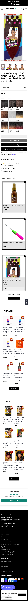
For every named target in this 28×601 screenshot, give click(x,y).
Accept (22, 595)
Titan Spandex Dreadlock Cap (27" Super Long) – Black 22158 (19, 442)
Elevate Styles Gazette (7, 554)
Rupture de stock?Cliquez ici (14, 145)
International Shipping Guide (8, 552)
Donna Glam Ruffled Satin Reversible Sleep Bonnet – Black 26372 (8, 465)
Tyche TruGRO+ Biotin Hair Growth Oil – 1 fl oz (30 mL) (19, 330)
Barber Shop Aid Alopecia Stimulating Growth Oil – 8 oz (8, 376)
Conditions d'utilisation (7, 571)
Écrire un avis (14, 500)
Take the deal (14, 298)
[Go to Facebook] (9, 4)
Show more (14, 388)
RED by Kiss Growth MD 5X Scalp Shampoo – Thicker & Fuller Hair (19, 353)
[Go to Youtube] (17, 4)
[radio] (4, 105)
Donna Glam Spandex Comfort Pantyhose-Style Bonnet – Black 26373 (19, 466)
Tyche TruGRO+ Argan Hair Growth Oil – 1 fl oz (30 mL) (7, 330)
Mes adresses (4, 566)
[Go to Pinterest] (19, 4)
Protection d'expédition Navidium (10, 544)
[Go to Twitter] (14, 4)
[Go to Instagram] (12, 4)
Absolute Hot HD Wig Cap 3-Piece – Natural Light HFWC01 (8, 442)
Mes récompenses (6, 561)
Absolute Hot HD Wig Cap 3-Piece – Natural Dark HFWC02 (19, 420)
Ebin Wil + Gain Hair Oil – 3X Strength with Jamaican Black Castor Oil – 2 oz (19, 377)
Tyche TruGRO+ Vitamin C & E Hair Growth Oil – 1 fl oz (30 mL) (8, 352)
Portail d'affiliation (6, 549)
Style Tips (3, 547)
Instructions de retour (7, 542)
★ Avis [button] (26, 302)
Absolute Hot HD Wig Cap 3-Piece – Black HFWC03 (8, 419)
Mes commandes (5, 564)
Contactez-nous (5, 539)
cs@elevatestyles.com (7, 529)
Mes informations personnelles (9, 569)
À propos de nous (5, 537)
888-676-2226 (11, 523)
